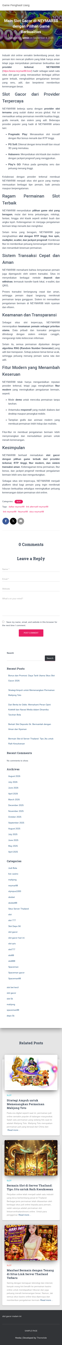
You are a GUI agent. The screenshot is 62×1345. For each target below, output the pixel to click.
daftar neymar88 (17, 506)
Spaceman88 (14, 978)
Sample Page (31, 1331)
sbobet (11, 897)
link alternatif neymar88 (37, 506)
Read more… (14, 1130)
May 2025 (13, 846)
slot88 (11, 955)
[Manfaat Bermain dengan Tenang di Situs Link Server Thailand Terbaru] (31, 1242)
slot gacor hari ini (16, 938)
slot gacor (13, 932)
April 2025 (13, 852)
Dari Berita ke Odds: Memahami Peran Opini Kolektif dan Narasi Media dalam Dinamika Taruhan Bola (29, 709)
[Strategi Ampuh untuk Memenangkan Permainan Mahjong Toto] (31, 1072)
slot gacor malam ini (11, 1316)
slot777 (11, 949)
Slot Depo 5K (14, 926)
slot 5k (10, 998)
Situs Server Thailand (18, 909)
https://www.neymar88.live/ (17, 71)
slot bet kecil (13, 987)
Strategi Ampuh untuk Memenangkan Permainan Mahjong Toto (25, 1104)
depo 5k (10, 1015)
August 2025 (14, 828)
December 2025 (16, 805)
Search (10, 653)
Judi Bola (12, 868)
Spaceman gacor (16, 972)
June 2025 (13, 840)
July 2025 (12, 834)
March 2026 (14, 799)
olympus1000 (14, 891)
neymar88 (13, 885)
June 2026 (13, 788)
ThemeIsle (42, 1338)
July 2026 (12, 782)
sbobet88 (12, 903)
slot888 (11, 961)
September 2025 (16, 822)
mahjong (12, 879)
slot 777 (12, 920)
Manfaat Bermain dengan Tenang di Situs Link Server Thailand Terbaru (30, 1274)
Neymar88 (23, 511)
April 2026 (13, 793)
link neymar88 (9, 511)
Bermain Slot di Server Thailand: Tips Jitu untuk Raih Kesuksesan (30, 1187)
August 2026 (14, 776)
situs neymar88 (36, 511)
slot (19, 501)
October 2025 (14, 817)
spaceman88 (13, 1010)
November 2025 (16, 811)
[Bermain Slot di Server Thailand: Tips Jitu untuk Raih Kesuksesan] (31, 1157)
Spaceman (13, 967)
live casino (13, 874)
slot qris (12, 943)
